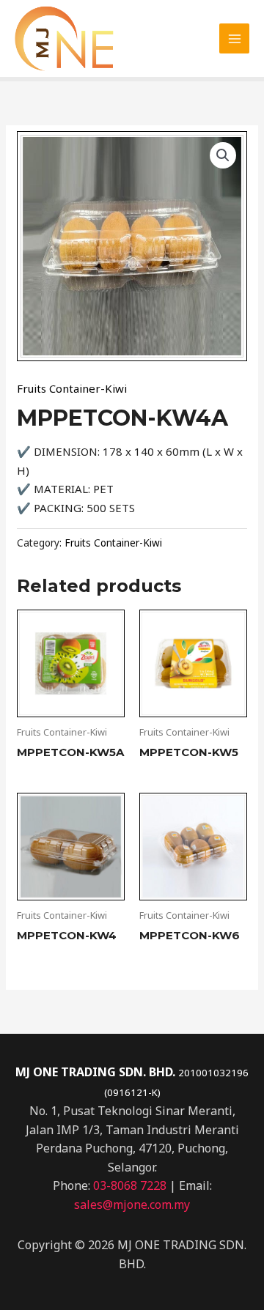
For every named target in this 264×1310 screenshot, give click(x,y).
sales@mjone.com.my (132, 1204)
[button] (223, 155)
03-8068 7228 (129, 1185)
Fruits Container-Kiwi (72, 388)
